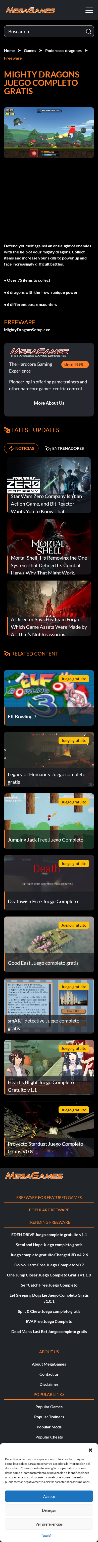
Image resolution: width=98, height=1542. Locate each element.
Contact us (49, 1374)
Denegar (49, 1510)
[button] (90, 1449)
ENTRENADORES (68, 448)
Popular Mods (49, 1426)
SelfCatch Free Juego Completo (49, 1285)
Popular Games (49, 1406)
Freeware (13, 58)
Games (30, 50)
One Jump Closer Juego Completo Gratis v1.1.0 (49, 1274)
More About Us (49, 403)
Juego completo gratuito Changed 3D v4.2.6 (49, 1254)
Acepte (49, 1496)
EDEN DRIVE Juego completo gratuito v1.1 (49, 1234)
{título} (46, 1535)
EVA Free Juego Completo (49, 1321)
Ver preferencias (49, 1524)
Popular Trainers (49, 1416)
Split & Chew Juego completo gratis (49, 1311)
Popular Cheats (49, 1436)
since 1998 (73, 364)
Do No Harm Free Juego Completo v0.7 (49, 1264)
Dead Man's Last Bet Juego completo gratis (49, 1331)
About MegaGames (49, 1364)
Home (9, 50)
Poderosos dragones (63, 50)
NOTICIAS (24, 448)
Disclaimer (49, 1384)
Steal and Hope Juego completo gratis (49, 1244)
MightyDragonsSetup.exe (27, 329)
